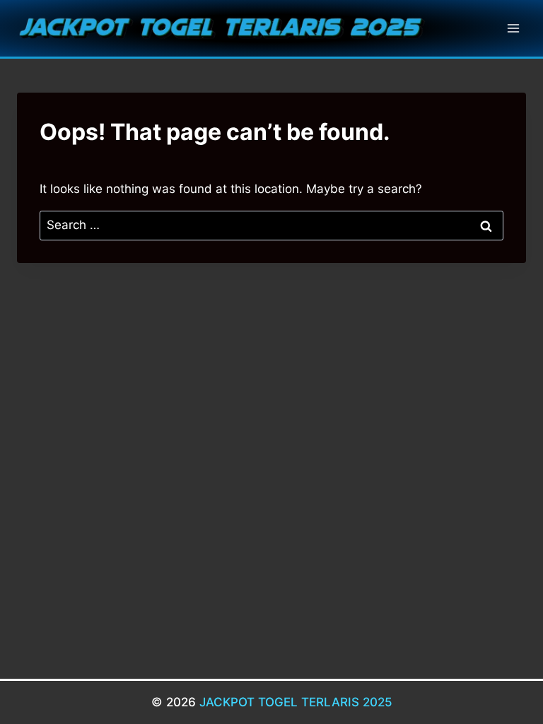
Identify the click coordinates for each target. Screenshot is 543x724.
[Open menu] (513, 28)
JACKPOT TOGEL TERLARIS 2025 (295, 702)
